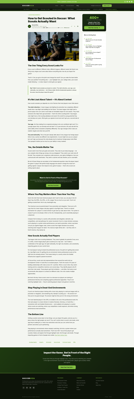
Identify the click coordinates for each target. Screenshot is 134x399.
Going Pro (35, 9)
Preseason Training (61, 382)
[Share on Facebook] (77, 26)
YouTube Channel (100, 380)
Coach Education (61, 389)
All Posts (27, 9)
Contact (78, 389)
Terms (110, 396)
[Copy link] (71, 26)
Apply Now (98, 385)
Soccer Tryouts (57, 9)
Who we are (66, 27)
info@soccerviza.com (96, 5)
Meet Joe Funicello (81, 382)
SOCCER (28, 5)
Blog (78, 5)
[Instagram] (125, 1)
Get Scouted (48, 342)
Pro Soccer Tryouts (67, 342)
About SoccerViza (81, 380)
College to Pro (45, 9)
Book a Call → (107, 5)
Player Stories (69, 9)
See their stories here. (61, 335)
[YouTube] (129, 1)
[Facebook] (127, 1)
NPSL (74, 342)
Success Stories (70, 5)
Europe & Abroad (98, 9)
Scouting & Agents (111, 9)
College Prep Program (62, 385)
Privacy (106, 396)
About (62, 5)
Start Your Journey (93, 27)
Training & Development (83, 9)
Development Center (62, 380)
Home (56, 5)
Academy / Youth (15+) (62, 387)
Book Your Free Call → (53, 185)
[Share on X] (74, 26)
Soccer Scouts (57, 342)
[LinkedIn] (131, 1)
